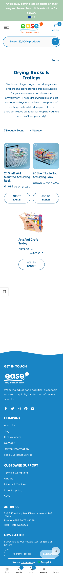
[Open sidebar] (4, 292)
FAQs (7, 496)
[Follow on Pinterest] (26, 408)
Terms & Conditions (16, 472)
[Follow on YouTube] (32, 408)
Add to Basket (17, 198)
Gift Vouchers (12, 437)
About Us (9, 425)
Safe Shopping (13, 490)
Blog (6, 431)
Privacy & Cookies (15, 484)
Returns (8, 478)
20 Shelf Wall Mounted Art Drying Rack (17, 177)
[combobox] (33, 42)
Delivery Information (16, 449)
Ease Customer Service (18, 454)
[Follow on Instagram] (19, 408)
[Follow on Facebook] (5, 408)
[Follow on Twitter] (12, 408)
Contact (9, 443)
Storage (37, 130)
